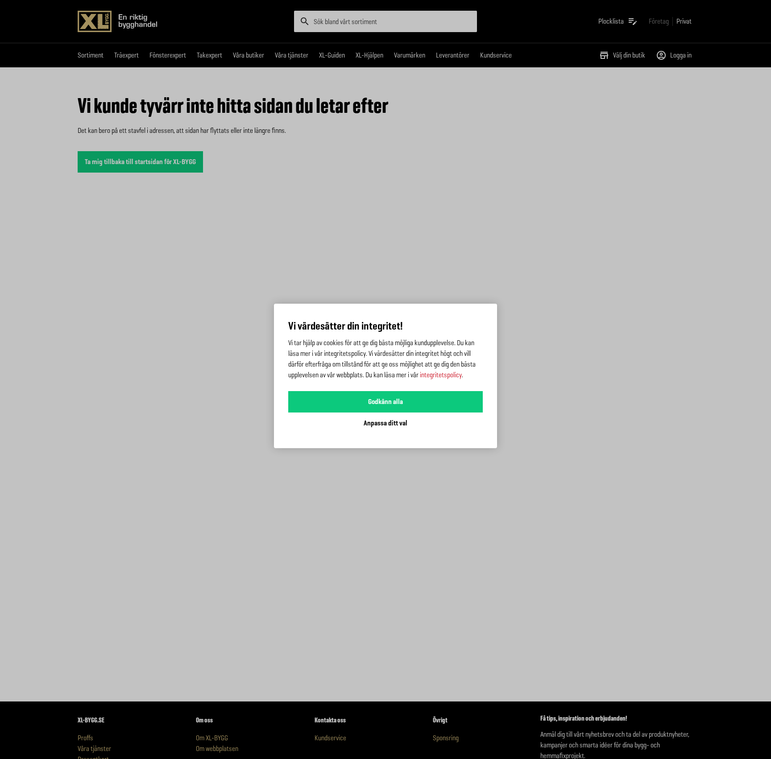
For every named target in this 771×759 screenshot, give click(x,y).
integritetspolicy (441, 375)
